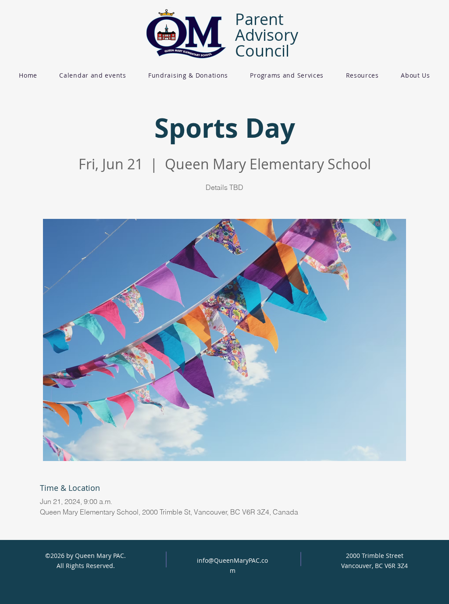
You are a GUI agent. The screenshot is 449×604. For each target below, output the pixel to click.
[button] (188, 75)
